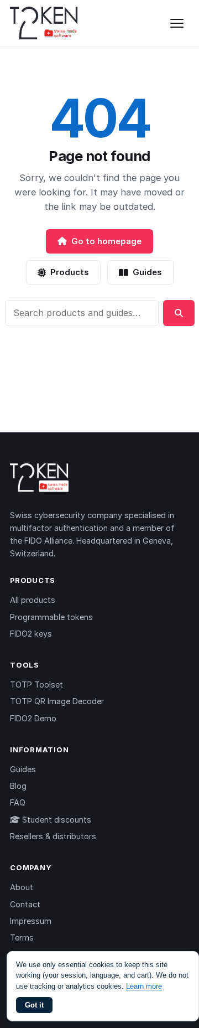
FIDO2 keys (31, 633)
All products (32, 600)
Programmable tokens (51, 617)
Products (69, 272)
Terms (22, 937)
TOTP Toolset (36, 684)
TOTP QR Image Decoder (57, 701)
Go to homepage (106, 241)
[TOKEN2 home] (44, 23)
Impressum (30, 921)
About (21, 887)
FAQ (17, 802)
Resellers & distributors (53, 836)
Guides (147, 272)
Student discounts (55, 819)
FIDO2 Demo (33, 718)
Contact (25, 904)
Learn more (144, 986)
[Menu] (177, 23)
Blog (18, 786)
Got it (34, 1005)
